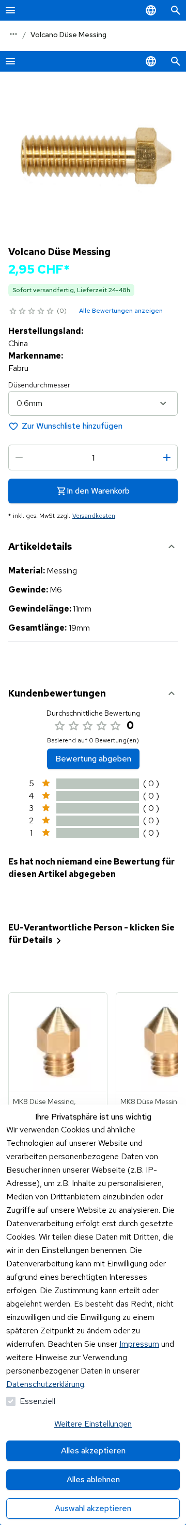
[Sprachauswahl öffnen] (151, 10)
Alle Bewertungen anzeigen (121, 311)
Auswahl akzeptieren (93, 1508)
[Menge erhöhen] (167, 457)
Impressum (139, 1343)
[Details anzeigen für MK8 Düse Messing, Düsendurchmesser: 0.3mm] (58, 1042)
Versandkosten (93, 516)
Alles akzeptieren (93, 1450)
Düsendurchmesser (39, 384)
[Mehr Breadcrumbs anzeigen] (13, 34)
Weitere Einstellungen (93, 1423)
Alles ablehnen (93, 1479)
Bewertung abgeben (93, 758)
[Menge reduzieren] (19, 457)
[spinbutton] (93, 457)
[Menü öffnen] (10, 10)
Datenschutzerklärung (45, 1384)
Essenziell (37, 1401)
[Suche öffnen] (175, 10)
